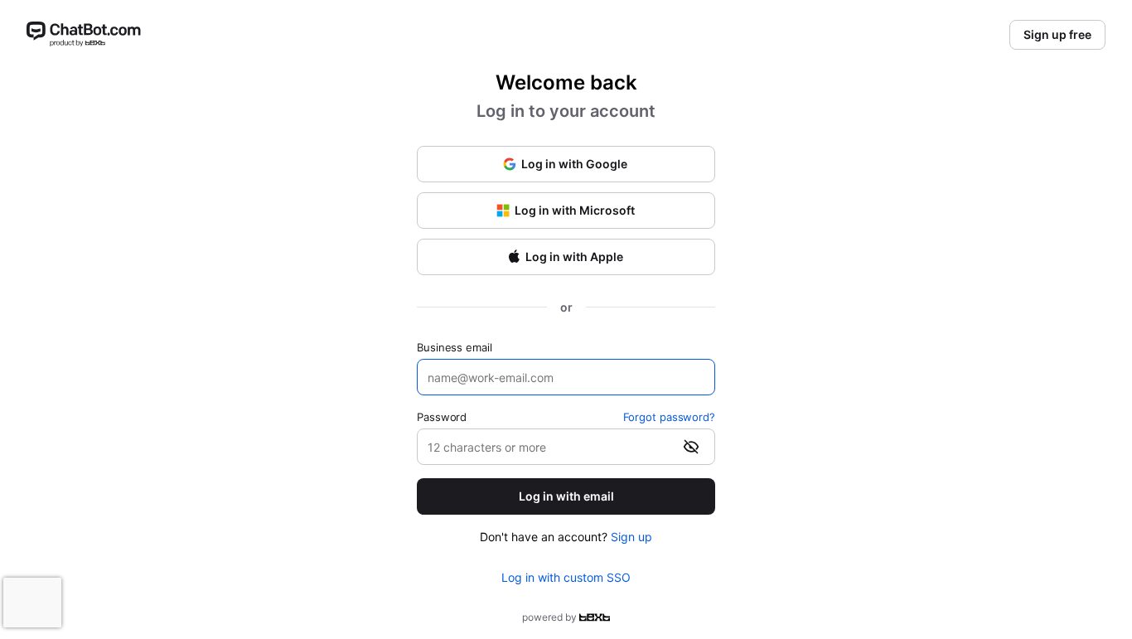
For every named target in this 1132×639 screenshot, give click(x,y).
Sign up (631, 537)
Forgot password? (669, 417)
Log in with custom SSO (566, 577)
